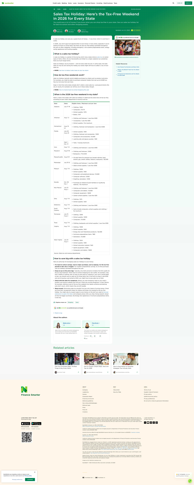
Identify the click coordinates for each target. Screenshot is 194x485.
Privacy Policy (134, 448)
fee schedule (118, 449)
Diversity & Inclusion (88, 398)
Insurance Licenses (135, 432)
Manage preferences (17, 479)
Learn (64, 9)
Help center (116, 389)
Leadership (86, 392)
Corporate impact (87, 396)
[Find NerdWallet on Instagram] (151, 422)
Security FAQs (117, 392)
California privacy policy (150, 396)
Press (84, 407)
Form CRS (117, 448)
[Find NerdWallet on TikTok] (157, 422)
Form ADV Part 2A (124, 448)
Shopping (70, 302)
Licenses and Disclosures (100, 426)
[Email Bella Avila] (64, 325)
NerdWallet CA (101, 477)
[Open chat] (190, 481)
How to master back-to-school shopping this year (74, 90)
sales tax (99, 57)
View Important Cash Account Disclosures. (100, 453)
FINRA (123, 446)
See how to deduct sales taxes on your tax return (74, 70)
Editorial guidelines (88, 400)
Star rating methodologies (90, 403)
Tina (95, 323)
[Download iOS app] (25, 423)
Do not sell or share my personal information (156, 400)
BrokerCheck (131, 449)
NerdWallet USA (89, 477)
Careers (85, 394)
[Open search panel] (173, 3)
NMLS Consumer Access (88, 426)
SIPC (126, 446)
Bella (66, 323)
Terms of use (147, 389)
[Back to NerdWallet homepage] (54, 9)
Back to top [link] (58, 313)
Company (85, 389)
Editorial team (86, 405)
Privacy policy (148, 394)
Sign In (179, 3)
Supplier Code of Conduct (151, 392)
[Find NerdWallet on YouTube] (148, 422)
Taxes (58, 9)
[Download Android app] (36, 423)
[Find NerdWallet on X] (145, 422)
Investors (85, 411)
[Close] (192, 472)
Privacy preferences (149, 398)
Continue (30, 479)
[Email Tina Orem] (93, 325)
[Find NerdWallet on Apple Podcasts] (154, 422)
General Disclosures (110, 449)
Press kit (85, 409)
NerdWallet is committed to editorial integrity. (127, 57)
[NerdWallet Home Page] (7, 3)
